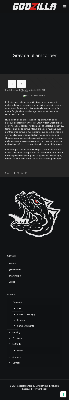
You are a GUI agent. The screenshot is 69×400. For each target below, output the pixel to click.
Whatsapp (16, 275)
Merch (20, 350)
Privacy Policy (40, 388)
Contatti (16, 362)
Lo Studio (17, 343)
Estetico (21, 320)
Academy (17, 357)
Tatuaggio (17, 301)
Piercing (16, 332)
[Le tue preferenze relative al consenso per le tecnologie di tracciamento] (63, 394)
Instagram (16, 269)
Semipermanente (25, 325)
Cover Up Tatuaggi (26, 314)
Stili (19, 308)
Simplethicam (42, 385)
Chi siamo (17, 338)
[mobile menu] (64, 6)
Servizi (12, 281)
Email (13, 263)
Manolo (24, 89)
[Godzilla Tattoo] (34, 6)
